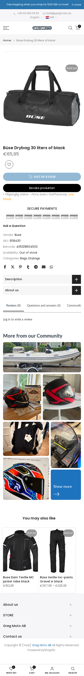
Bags (23, 258)
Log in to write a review (17, 319)
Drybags (34, 258)
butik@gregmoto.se (58, 13)
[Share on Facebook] (5, 267)
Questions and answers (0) (44, 305)
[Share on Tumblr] (28, 267)
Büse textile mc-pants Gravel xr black (56, 579)
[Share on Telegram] (36, 267)
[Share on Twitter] (12, 267)
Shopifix (49, 650)
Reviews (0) (13, 305)
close (77, 4)
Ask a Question (14, 226)
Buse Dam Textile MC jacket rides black (18, 579)
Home (7, 40)
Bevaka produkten (42, 188)
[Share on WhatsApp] (51, 267)
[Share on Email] (43, 267)
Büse (18, 235)
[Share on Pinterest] (20, 267)
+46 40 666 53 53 (28, 13)
